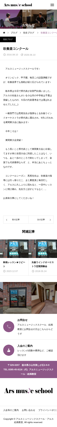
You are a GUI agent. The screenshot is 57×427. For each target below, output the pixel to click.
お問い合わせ (28, 410)
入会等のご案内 (11, 410)
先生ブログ (8, 39)
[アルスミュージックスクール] (18, 5)
